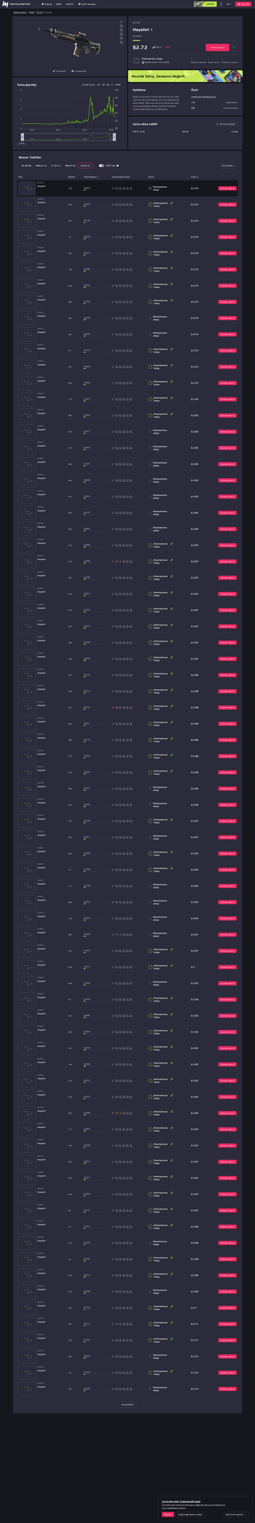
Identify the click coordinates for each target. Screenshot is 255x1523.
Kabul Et (168, 1514)
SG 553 (39, 12)
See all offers (228, 165)
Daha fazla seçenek (234, 1514)
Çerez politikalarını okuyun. (174, 1508)
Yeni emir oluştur (227, 124)
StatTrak (110, 165)
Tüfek (31, 12)
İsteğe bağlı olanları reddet (190, 1514)
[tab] (26, 165)
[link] (19, 12)
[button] (228, 4)
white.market (20, 12)
